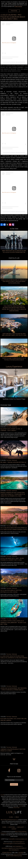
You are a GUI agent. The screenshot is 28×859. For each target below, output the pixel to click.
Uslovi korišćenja (18, 854)
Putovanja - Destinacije (11, 426)
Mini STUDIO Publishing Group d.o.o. (9, 819)
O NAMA (4, 827)
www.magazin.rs (18, 841)
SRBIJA (17, 817)
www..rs (12, 839)
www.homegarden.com (8, 848)
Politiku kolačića (18, 6)
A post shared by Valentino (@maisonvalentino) (14, 62)
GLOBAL (11, 817)
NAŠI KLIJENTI (20, 827)
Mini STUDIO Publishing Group (15, 855)
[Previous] (1, 382)
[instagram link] (18, 770)
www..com (21, 839)
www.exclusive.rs (20, 843)
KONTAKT (14, 829)
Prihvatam (14, 10)
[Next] (27, 382)
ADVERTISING (11, 827)
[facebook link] (9, 770)
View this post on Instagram (9, 42)
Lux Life (2, 794)
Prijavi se (14, 784)
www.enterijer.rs (17, 846)
